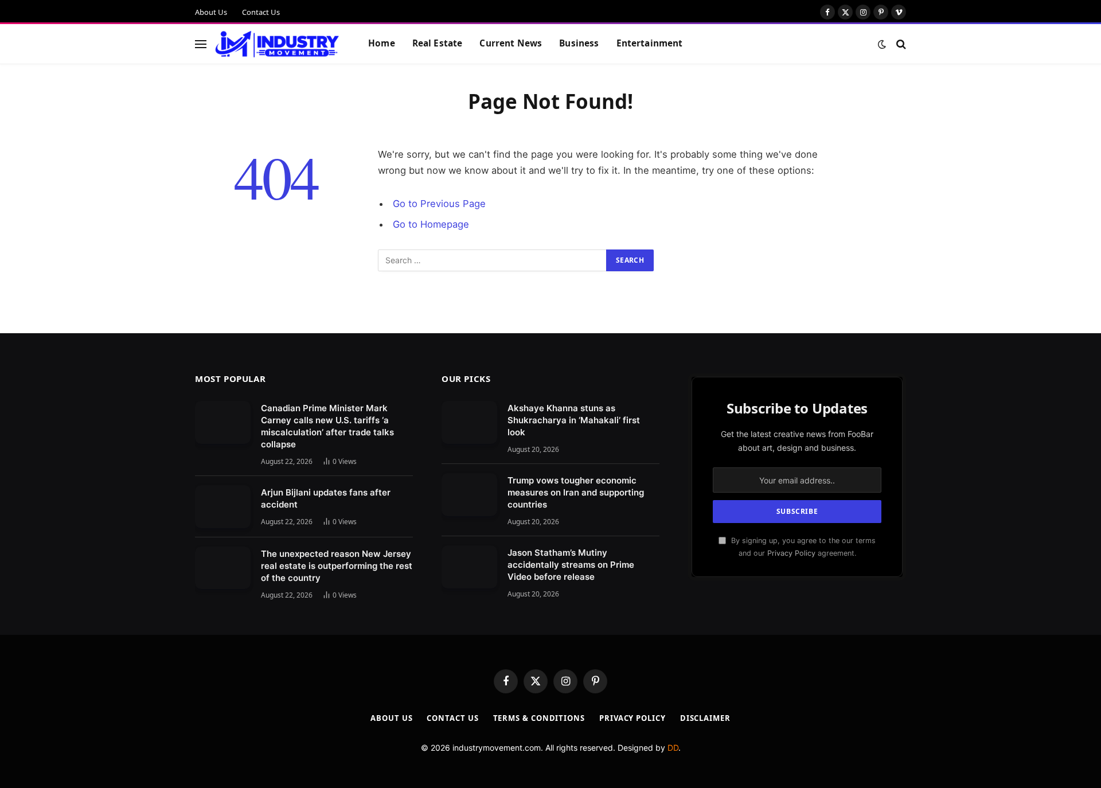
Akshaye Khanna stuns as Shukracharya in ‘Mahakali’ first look (573, 420)
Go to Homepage (431, 224)
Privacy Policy (791, 553)
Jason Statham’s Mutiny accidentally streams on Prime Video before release (570, 564)
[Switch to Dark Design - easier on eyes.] (882, 44)
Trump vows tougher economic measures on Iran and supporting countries (575, 492)
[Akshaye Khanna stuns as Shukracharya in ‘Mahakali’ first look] (469, 422)
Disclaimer (705, 718)
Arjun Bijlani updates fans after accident (326, 498)
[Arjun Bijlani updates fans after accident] (223, 506)
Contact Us (261, 12)
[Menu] (200, 44)
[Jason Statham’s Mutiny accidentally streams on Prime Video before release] (469, 566)
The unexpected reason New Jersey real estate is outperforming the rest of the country (336, 565)
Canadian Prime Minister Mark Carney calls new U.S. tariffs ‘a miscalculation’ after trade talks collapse (327, 426)
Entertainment (649, 43)
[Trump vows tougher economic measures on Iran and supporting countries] (469, 494)
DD (672, 747)
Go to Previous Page (439, 203)
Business (579, 43)
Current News (510, 43)
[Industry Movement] (277, 44)
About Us (211, 12)
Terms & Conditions (539, 718)
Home (381, 43)
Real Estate (437, 43)
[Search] (900, 44)
